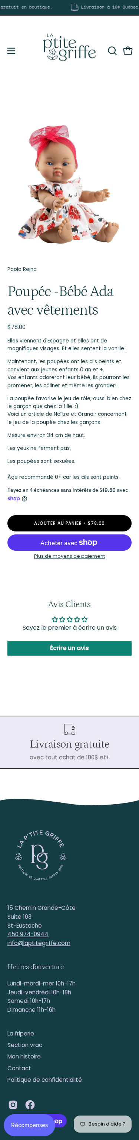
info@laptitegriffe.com (38, 943)
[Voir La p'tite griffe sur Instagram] (13, 1104)
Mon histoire (24, 1056)
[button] (111, 51)
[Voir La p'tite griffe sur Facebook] (30, 1104)
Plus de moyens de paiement (69, 556)
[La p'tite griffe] (69, 50)
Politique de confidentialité (44, 1080)
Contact (19, 1068)
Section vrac (24, 1045)
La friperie (20, 1033)
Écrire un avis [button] (69, 648)
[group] (69, 7)
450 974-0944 (28, 934)
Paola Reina (22, 269)
